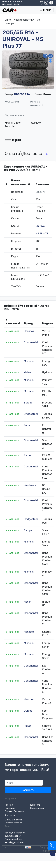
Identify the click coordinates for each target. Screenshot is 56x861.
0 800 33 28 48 (13, 819)
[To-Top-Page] (52, 853)
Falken (28, 725)
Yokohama (30, 485)
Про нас (9, 805)
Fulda (27, 425)
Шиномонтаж (37, 808)
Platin (27, 455)
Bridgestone (31, 413)
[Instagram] (46, 3)
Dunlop (28, 710)
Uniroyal (40, 226)
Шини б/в (35, 805)
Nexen (27, 601)
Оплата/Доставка (14, 811)
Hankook (29, 331)
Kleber (27, 372)
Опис (8, 19)
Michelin (29, 361)
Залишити (28, 790)
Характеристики (24, 19)
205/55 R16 (22, 94)
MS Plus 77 (42, 233)
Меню (46, 10)
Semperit (29, 530)
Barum (28, 402)
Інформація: (11, 798)
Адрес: (8, 826)
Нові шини (10, 808)
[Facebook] (51, 3)
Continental (31, 342)
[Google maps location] (42, 3)
